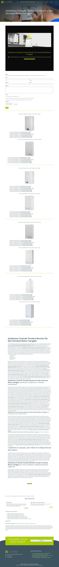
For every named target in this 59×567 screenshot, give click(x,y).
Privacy (6, 94)
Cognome (31, 80)
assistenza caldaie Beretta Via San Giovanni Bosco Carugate (14, 525)
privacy (33, 98)
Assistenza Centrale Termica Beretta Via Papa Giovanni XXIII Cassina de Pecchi (19, 518)
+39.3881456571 (9, 557)
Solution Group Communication (35, 565)
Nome (6, 77)
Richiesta (6, 85)
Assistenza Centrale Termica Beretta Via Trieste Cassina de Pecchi (17, 516)
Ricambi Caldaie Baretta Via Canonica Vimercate (39, 556)
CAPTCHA (7, 101)
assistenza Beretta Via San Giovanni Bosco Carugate (32, 525)
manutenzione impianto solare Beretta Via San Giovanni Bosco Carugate (21, 528)
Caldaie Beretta (7, 523)
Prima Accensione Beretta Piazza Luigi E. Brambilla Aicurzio (41, 553)
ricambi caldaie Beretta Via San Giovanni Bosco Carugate (30, 527)
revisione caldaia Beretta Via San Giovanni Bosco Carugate (41, 526)
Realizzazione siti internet (27, 565)
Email (31, 82)
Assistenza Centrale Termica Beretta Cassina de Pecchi (15, 515)
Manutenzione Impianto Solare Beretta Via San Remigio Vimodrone (42, 555)
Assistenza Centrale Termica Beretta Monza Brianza (15, 513)
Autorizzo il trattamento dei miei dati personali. (12, 96)
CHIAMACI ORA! (29, 483)
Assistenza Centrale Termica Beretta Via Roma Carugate (15, 514)
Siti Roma (41, 565)
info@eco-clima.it (9, 555)
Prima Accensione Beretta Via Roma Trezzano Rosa (40, 554)
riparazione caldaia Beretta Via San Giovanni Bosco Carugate (23, 526)
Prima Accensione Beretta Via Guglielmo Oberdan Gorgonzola (41, 557)
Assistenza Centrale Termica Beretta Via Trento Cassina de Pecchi (17, 517)
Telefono (7, 82)
